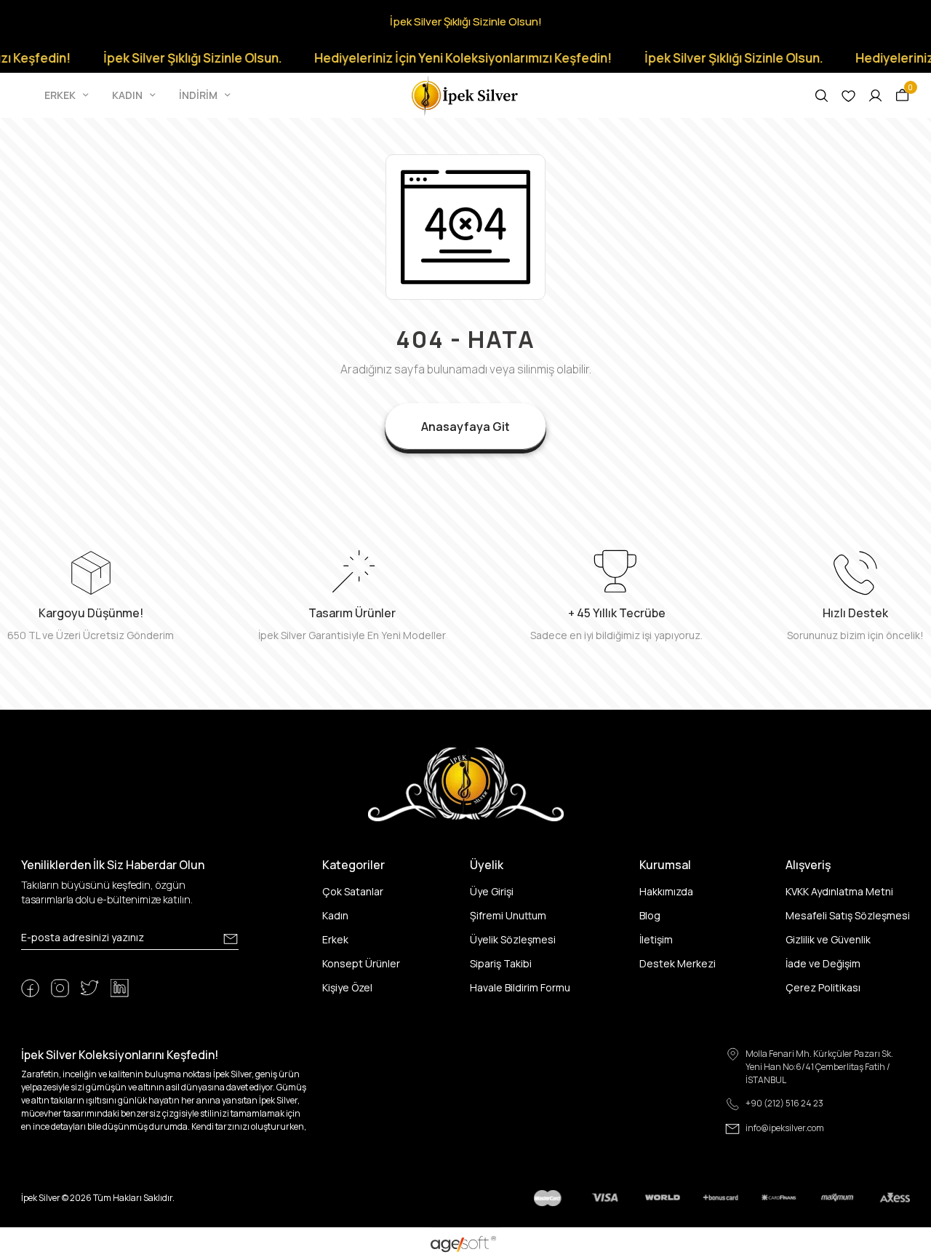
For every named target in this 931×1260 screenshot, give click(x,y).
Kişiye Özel (347, 987)
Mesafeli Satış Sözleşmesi (848, 915)
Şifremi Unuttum (508, 915)
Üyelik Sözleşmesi (513, 939)
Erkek (335, 939)
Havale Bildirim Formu (520, 987)
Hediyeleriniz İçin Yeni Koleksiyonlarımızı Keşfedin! (443, 57)
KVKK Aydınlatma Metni (839, 891)
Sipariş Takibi (501, 963)
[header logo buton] (465, 94)
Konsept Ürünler (361, 963)
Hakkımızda (666, 891)
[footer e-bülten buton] (231, 939)
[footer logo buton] (466, 784)
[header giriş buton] (875, 95)
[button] (68, 95)
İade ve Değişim (823, 963)
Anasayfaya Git (465, 427)
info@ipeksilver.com (785, 1128)
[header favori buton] (848, 95)
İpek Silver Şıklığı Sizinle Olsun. (173, 57)
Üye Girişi (492, 891)
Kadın (335, 915)
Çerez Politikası (823, 987)
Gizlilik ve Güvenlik (828, 939)
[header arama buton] (821, 95)
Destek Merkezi (677, 963)
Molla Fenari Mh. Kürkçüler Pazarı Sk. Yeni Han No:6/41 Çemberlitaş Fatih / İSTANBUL (819, 1066)
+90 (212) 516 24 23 (784, 1103)
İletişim (656, 939)
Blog (649, 915)
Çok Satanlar (352, 891)
